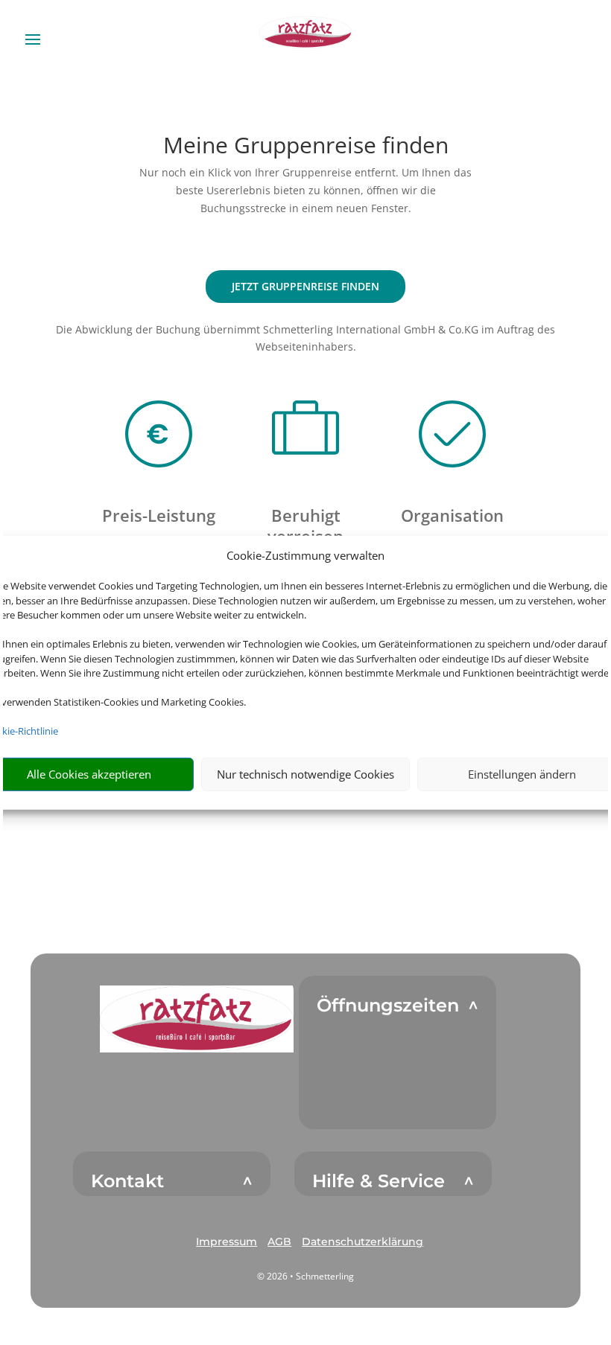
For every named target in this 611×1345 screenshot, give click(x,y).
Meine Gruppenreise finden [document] (306, 147)
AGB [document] (279, 1241)
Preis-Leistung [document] (158, 515)
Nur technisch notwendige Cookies (305, 774)
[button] (197, 1018)
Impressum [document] (226, 1241)
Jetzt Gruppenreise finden (305, 286)
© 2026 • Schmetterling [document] (305, 1276)
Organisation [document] (452, 515)
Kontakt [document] (127, 1181)
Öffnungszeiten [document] (388, 1006)
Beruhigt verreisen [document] (305, 525)
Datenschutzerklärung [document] (362, 1241)
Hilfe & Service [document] (378, 1181)
